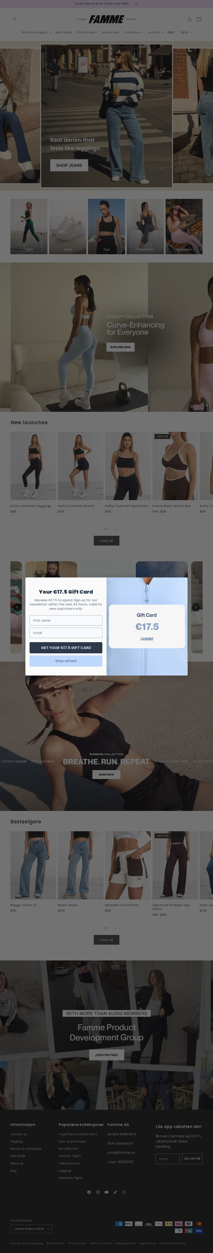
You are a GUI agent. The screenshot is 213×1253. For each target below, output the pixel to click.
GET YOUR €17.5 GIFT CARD (66, 647)
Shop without (66, 661)
